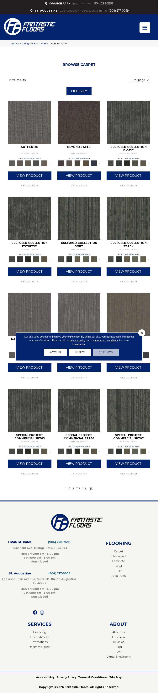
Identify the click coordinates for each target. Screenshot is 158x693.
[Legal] (36, 163)
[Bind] (79, 218)
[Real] (44, 163)
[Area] (79, 121)
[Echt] (19, 163)
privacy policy (77, 340)
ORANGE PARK (59, 3)
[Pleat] (85, 258)
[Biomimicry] (128, 121)
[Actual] (29, 121)
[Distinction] (143, 163)
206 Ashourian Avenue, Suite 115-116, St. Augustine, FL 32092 (39, 581)
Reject (80, 352)
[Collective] (127, 163)
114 (84, 489)
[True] (146, 355)
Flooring (24, 43)
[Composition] (135, 163)
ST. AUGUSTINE (45, 10)
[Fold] (77, 258)
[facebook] (35, 612)
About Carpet (39, 43)
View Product (30, 175)
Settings (106, 352)
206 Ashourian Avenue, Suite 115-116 (83, 10)
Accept (55, 352)
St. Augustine (20, 573)
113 (78, 489)
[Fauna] (85, 163)
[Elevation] (77, 163)
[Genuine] (28, 163)
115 (91, 489)
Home (14, 43)
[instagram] (42, 612)
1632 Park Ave (82, 3)
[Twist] (93, 258)
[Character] (118, 163)
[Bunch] (69, 258)
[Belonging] (29, 314)
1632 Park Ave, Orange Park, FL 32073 (39, 548)
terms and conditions (106, 340)
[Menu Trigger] (145, 27)
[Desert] (69, 163)
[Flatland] (93, 163)
